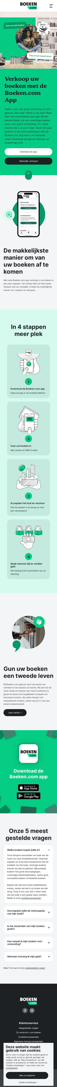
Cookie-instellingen (27, 1082)
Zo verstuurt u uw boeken (28, 1032)
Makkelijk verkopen (28, 161)
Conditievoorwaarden (28, 1037)
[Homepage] (28, 5)
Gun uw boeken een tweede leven (28, 672)
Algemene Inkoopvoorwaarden (28, 1041)
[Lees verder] (28, 175)
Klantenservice (28, 1023)
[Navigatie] (51, 5)
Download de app (28, 151)
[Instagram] (32, 1010)
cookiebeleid (11, 1068)
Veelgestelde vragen (28, 1028)
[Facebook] (24, 1010)
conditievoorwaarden (31, 898)
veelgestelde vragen (35, 968)
